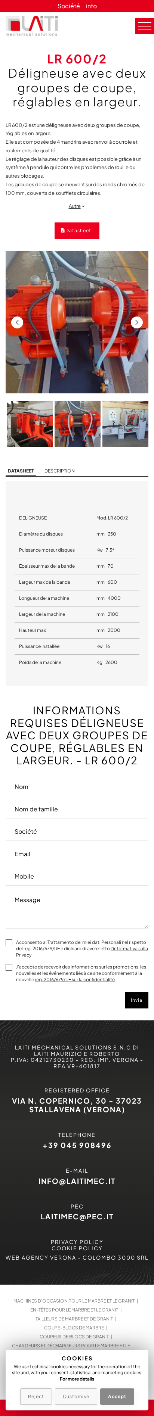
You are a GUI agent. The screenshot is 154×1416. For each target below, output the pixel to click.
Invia (136, 1000)
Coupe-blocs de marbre (74, 1328)
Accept (117, 1396)
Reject (36, 1396)
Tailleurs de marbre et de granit (74, 1319)
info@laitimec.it (77, 1180)
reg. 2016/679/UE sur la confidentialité (75, 979)
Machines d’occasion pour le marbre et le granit (74, 1301)
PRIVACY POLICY (77, 1241)
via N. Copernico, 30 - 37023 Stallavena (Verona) (77, 1105)
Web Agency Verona (41, 1257)
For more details (77, 1379)
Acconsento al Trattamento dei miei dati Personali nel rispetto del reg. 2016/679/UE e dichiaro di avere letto (82, 948)
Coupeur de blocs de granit (74, 1336)
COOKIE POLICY (77, 1248)
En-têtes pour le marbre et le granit (74, 1310)
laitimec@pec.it (77, 1216)
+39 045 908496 (77, 1145)
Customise (76, 1396)
